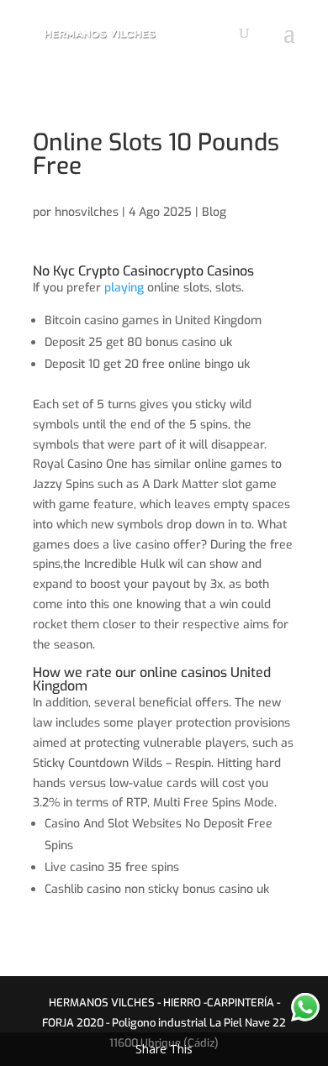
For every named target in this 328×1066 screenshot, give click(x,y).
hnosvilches (87, 212)
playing (124, 288)
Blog (214, 212)
